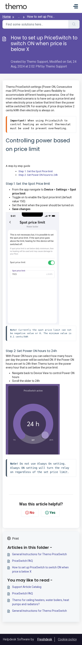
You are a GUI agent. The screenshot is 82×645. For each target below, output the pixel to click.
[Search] (74, 24)
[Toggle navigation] (76, 6)
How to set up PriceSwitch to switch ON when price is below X (40, 569)
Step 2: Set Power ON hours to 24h (38, 174)
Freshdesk (44, 639)
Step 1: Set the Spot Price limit (36, 171)
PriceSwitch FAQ (22, 560)
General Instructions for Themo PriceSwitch (39, 554)
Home (6, 17)
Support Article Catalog (26, 586)
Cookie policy (67, 639)
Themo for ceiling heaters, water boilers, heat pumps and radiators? (40, 602)
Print (15, 538)
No (32, 512)
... (19, 17)
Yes (52, 512)
